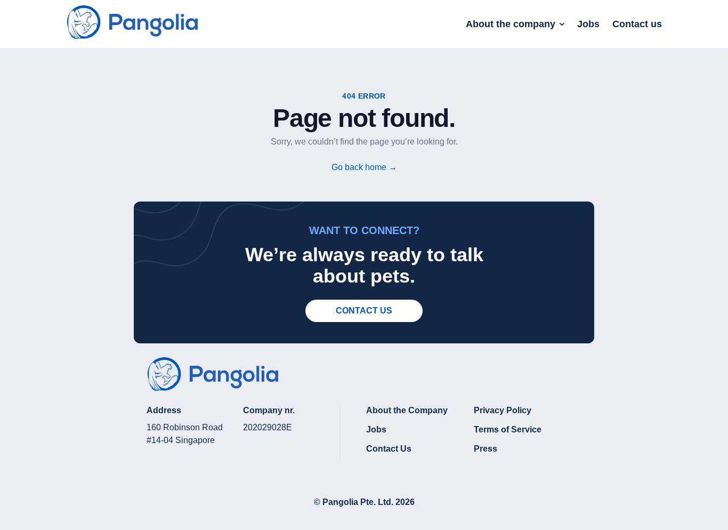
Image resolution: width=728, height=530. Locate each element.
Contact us (637, 24)
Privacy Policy (502, 410)
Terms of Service (507, 429)
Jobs (588, 24)
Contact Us (388, 448)
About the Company (407, 410)
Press (485, 448)
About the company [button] (510, 24)
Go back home (364, 167)
